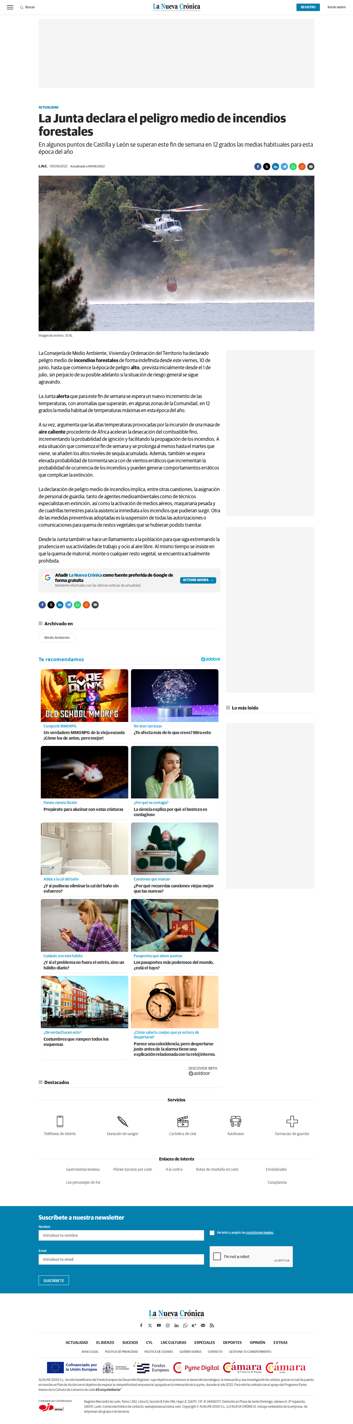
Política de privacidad (121, 1351)
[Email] (310, 166)
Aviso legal (90, 1351)
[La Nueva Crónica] (176, 1317)
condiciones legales (259, 1233)
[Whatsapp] (293, 166)
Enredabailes (276, 1170)
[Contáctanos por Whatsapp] (185, 1325)
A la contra (174, 1170)
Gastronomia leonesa (83, 1170)
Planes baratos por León (132, 1170)
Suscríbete (54, 1281)
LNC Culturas (173, 1343)
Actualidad (48, 107)
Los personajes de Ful (83, 1183)
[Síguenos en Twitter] (150, 1325)
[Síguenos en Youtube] (158, 1325)
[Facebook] (257, 166)
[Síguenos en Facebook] (141, 1325)
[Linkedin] (275, 166)
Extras (280, 1343)
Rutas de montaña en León (217, 1170)
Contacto (215, 1351)
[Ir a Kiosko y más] (194, 1325)
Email (43, 1251)
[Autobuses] (235, 1124)
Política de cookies (159, 1351)
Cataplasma (277, 1183)
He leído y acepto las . (245, 1233)
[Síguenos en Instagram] (167, 1325)
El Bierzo (105, 1343)
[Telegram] (284, 166)
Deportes (232, 1343)
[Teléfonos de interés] (60, 1124)
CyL (149, 1343)
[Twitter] (266, 166)
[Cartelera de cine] (183, 1124)
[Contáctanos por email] (203, 1325)
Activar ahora (195, 580)
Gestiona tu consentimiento (250, 1351)
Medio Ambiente (57, 638)
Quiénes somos (190, 1351)
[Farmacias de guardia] (292, 1124)
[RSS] (211, 1325)
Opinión (257, 1343)
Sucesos (130, 1343)
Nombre (44, 1227)
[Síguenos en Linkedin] (176, 1325)
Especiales (204, 1343)
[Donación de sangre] (122, 1124)
